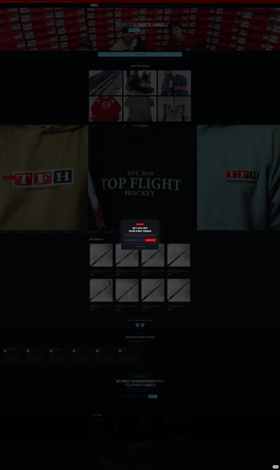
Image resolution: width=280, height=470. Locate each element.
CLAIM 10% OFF (150, 240)
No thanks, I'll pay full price (140, 246)
